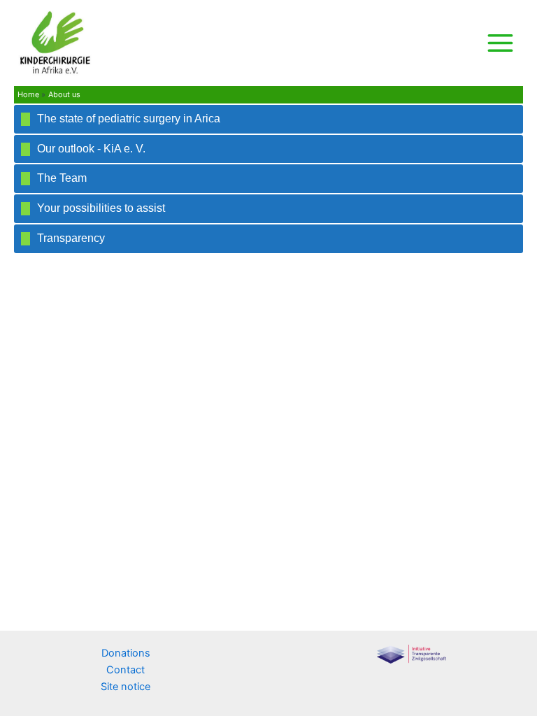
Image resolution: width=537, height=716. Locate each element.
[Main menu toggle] (500, 43)
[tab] (268, 119)
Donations (125, 653)
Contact (125, 670)
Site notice (125, 686)
